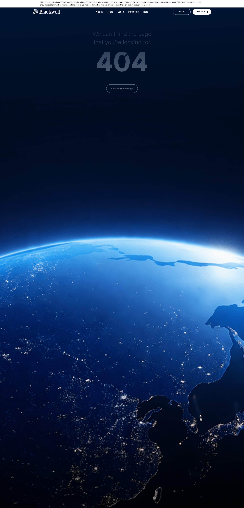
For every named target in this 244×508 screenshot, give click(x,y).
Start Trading (202, 12)
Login (181, 12)
